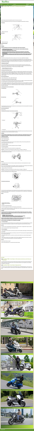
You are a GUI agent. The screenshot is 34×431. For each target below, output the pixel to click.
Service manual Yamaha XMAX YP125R (6, 425)
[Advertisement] (17, 13)
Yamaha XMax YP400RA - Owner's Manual (8, 6)
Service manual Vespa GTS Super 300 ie (6, 389)
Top (7, 4)
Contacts (14, 4)
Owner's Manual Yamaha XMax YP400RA (6, 407)
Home (1, 4)
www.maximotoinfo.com (8, 429)
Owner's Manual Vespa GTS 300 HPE (6, 371)
